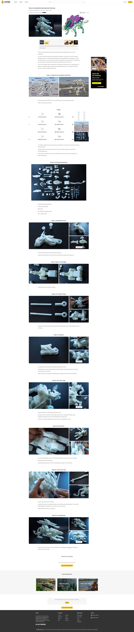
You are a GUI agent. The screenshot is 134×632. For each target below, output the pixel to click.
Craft (59, 620)
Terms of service (49, 629)
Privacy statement (56, 629)
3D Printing (42, 10)
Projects (15, 2)
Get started (79, 617)
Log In (125, 2)
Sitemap (78, 620)
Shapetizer (32, 10)
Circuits (59, 615)
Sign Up (130, 2)
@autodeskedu (95, 617)
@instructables (95, 615)
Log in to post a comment (67, 607)
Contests (21, 2)
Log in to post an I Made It (67, 565)
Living (66, 617)
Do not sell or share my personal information (77, 629)
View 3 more (79, 361)
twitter (64, 547)
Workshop (37, 10)
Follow (46, 43)
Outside (66, 618)
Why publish (79, 615)
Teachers (26, 2)
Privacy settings (64, 629)
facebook (69, 547)
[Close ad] (106, 58)
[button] (88, 13)
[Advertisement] (99, 72)
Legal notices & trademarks (92, 629)
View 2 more (79, 247)
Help (78, 618)
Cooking (66, 615)
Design (59, 618)
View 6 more (79, 452)
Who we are (79, 622)
